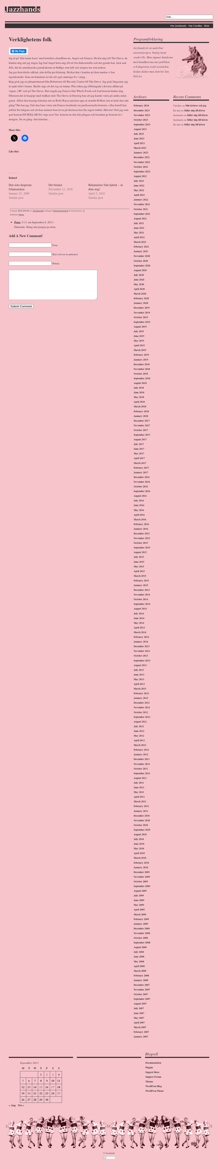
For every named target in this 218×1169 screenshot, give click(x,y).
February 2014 (141, 637)
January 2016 (141, 529)
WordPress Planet (154, 1091)
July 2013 (139, 670)
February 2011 (141, 806)
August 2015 (140, 552)
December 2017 (142, 420)
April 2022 (139, 195)
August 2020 (140, 270)
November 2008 (142, 933)
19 (23, 1093)
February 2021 (141, 246)
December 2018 (142, 364)
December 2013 (142, 646)
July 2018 (139, 387)
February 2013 (141, 693)
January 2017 (141, 472)
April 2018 (139, 401)
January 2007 (141, 1036)
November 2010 (142, 820)
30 (46, 1099)
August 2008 (140, 947)
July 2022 (139, 181)
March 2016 (140, 519)
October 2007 (141, 994)
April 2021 (139, 237)
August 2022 (140, 176)
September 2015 (142, 547)
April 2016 (139, 515)
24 (52, 1093)
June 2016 (139, 505)
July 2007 (139, 1008)
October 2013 (141, 655)
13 (28, 1087)
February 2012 (141, 749)
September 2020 (142, 265)
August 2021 (140, 218)
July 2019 (139, 331)
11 (58, 1081)
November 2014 (142, 594)
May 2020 (139, 284)
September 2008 (142, 942)
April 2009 (139, 909)
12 (23, 1087)
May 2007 (139, 1018)
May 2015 (139, 566)
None (21, 214)
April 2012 (139, 740)
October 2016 (141, 486)
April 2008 (139, 966)
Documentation (153, 1063)
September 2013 (142, 660)
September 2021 (142, 214)
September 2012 (142, 717)
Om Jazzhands (178, 25)
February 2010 (141, 862)
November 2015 (142, 538)
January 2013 (141, 698)
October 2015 (141, 543)
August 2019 (140, 326)
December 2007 (142, 985)
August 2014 (140, 608)
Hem (206, 25)
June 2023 (139, 138)
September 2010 (142, 829)
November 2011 (142, 764)
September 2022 (142, 171)
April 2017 (139, 458)
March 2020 (140, 293)
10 (52, 1081)
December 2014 (142, 590)
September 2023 (142, 124)
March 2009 (140, 914)
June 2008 (139, 956)
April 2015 (139, 571)
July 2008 (139, 952)
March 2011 (140, 801)
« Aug (12, 1105)
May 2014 (139, 623)
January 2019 (141, 359)
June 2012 (139, 731)
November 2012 (142, 707)
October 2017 (141, 430)
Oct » (21, 1105)
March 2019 (140, 350)
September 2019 (142, 322)
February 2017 (141, 467)
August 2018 (140, 383)
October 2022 (141, 167)
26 (23, 1099)
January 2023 (141, 152)
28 (34, 1099)
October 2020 (141, 261)
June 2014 (139, 618)
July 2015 (139, 557)
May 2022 (139, 190)
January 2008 (141, 980)
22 (40, 1093)
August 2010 (140, 834)
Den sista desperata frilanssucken (20, 187)
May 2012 (139, 735)
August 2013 (140, 665)
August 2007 (140, 1003)
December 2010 (142, 815)
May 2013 (139, 679)
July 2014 (139, 613)
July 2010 (139, 839)
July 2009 (139, 895)
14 (34, 1087)
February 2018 (141, 411)
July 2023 (139, 134)
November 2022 (142, 162)
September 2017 (142, 434)
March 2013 (140, 688)
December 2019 (142, 307)
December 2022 (142, 157)
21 (34, 1093)
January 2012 (141, 754)
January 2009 (141, 924)
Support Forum (153, 1077)
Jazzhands (22, 9)
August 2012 (140, 721)
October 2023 (141, 120)
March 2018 (140, 406)
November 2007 (142, 989)
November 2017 (142, 425)
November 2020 (142, 256)
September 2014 (142, 604)
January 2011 (141, 811)
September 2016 (142, 491)
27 (28, 1099)
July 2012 (139, 726)
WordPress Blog (153, 1086)
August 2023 (140, 129)
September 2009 (142, 886)
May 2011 (139, 792)
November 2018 (142, 369)
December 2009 (142, 872)
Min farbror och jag (195, 105)
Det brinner (55, 185)
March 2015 (140, 576)
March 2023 (140, 148)
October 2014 (141, 599)
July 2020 (139, 275)
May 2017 (139, 453)
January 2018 (141, 416)
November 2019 (142, 312)
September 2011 (142, 773)
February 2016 (141, 524)
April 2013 (139, 684)
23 (46, 1093)
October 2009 (141, 881)
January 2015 (141, 585)
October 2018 (141, 373)
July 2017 (139, 444)
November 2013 (142, 651)
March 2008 (140, 971)
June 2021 (139, 228)
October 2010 (141, 825)
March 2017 (140, 463)
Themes (149, 1081)
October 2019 (141, 317)
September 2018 (142, 378)
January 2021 (141, 251)
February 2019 (141, 354)
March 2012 (140, 745)
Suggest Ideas (152, 1072)
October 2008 (141, 938)
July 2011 (139, 782)
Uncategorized (60, 211)
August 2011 (140, 778)
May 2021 (139, 232)
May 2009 (139, 905)
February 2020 (141, 298)
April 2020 (139, 289)
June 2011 (139, 787)
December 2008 (142, 928)
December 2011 (142, 759)
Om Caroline (195, 25)
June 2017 (139, 449)
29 (40, 1099)
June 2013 (139, 674)
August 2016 (140, 496)
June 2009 (139, 900)
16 (46, 1087)
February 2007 (141, 1032)
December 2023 (142, 110)
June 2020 (139, 279)
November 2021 (142, 204)
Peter (17, 222)
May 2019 (139, 340)
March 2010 (140, 858)
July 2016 (139, 500)
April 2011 (139, 796)
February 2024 (141, 105)
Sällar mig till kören (194, 110)
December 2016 (142, 477)
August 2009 (140, 891)
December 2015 (142, 533)
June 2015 (139, 562)
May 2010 (139, 848)
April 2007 (139, 1022)
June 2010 (139, 844)
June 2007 (139, 1013)
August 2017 (140, 439)
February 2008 (141, 975)
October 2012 (141, 712)
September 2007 (142, 999)
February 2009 (141, 919)
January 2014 (141, 641)
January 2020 (141, 303)
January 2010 (141, 867)
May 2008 (139, 961)
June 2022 (139, 185)
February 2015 (141, 580)
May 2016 (139, 510)
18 (58, 1087)
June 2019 (139, 336)
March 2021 (140, 242)
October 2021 (141, 209)
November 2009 (142, 877)
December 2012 (142, 702)
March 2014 (140, 632)
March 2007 (140, 1027)
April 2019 (139, 345)
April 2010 (139, 853)
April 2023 (139, 143)
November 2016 (142, 482)
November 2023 (142, 115)
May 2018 (139, 397)
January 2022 (141, 199)
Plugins (149, 1067)
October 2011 (141, 768)
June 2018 (139, 392)
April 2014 (139, 627)
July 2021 (139, 223)
